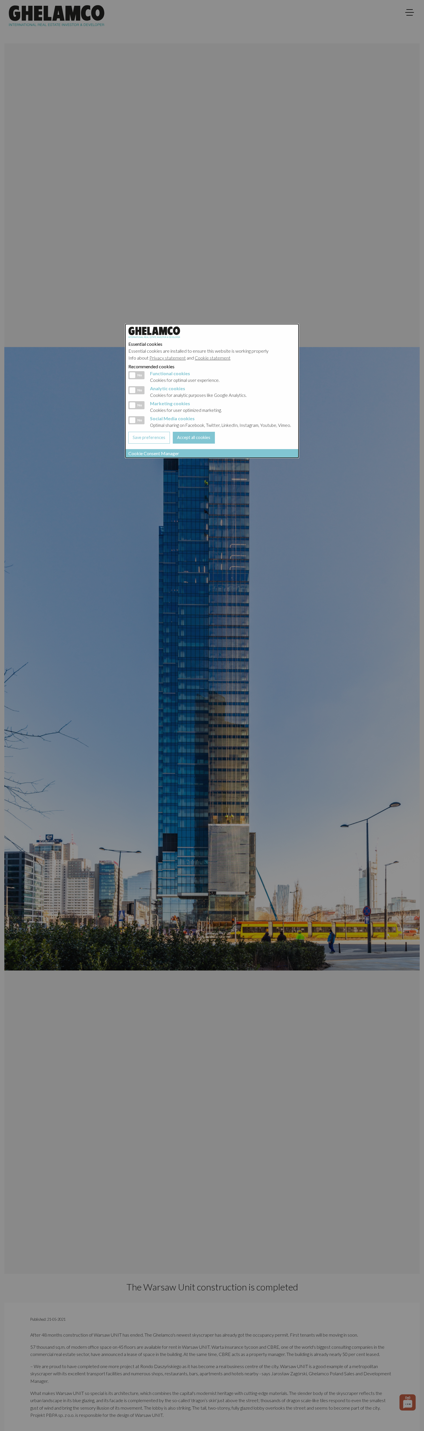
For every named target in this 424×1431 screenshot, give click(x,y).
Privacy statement (167, 357)
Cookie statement (212, 357)
